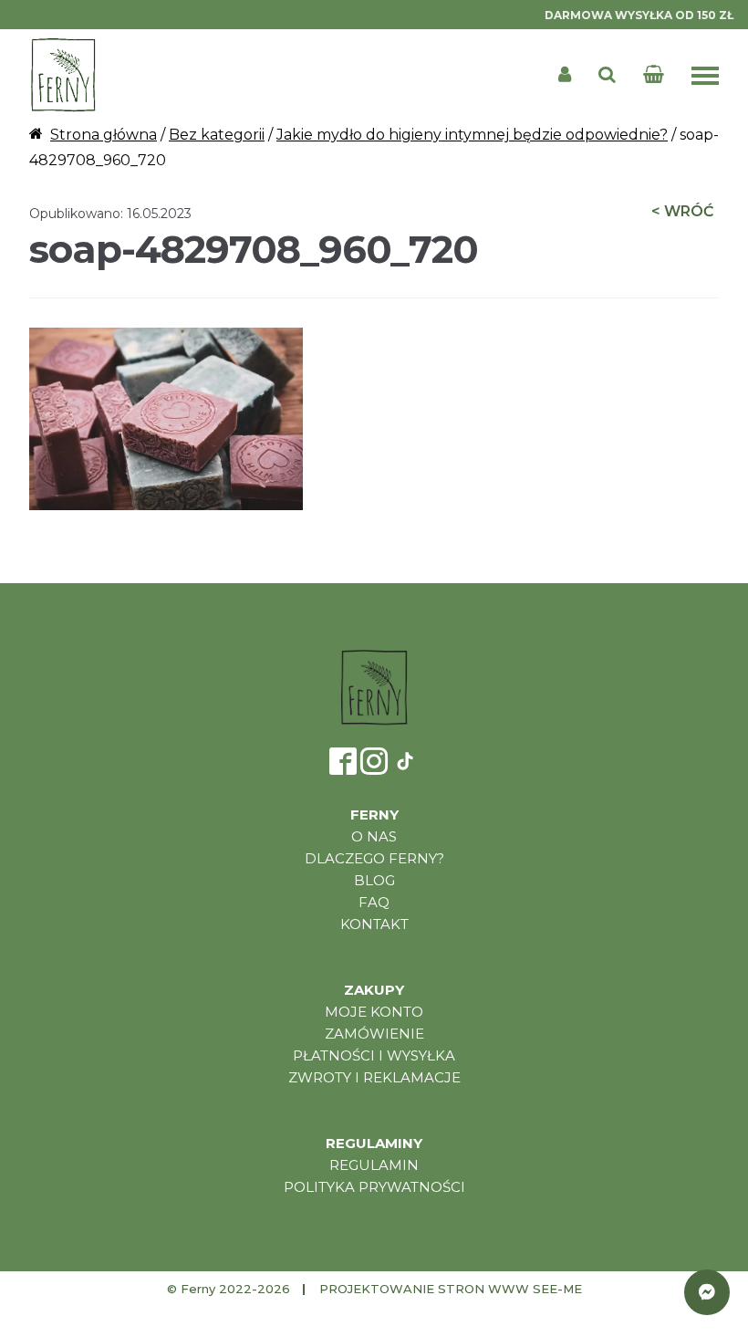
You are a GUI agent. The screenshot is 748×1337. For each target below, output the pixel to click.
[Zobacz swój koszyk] (657, 75)
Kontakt (374, 924)
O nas (374, 836)
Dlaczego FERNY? (374, 858)
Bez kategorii (217, 134)
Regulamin (374, 1165)
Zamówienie (374, 1033)
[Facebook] (343, 761)
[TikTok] (405, 761)
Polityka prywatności (374, 1187)
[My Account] (564, 75)
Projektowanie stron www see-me (450, 1288)
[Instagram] (374, 761)
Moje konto (374, 1011)
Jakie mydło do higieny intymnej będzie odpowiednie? (472, 134)
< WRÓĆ (682, 211)
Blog (374, 880)
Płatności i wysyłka (374, 1055)
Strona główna (103, 134)
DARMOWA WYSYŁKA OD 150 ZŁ (639, 15)
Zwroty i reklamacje (374, 1077)
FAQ (374, 902)
